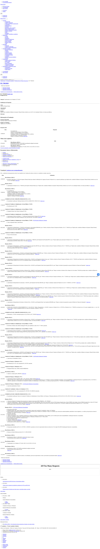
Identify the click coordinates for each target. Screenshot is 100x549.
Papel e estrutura (8, 41)
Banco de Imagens (8, 63)
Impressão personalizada (7, 89)
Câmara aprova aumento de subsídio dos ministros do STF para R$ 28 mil (16, 485)
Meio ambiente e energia (9, 28)
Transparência (7, 67)
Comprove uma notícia (9, 65)
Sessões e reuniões (8, 52)
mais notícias (2, 491)
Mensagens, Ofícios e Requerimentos (9, 163)
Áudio (6, 501)
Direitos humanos (8, 25)
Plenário (6, 50)
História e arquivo (8, 42)
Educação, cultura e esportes (10, 27)
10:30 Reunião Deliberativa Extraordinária (30, 383)
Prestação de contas (8, 68)
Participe (6, 58)
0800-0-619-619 (12, 530)
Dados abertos (7, 69)
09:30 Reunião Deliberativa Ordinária (40, 220)
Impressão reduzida (6, 87)
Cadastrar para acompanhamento (6, 91)
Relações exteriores (8, 30)
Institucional (5, 35)
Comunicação (5, 59)
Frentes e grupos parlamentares (10, 47)
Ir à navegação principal (7, 2)
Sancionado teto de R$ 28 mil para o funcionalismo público (13, 481)
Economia (7, 26)
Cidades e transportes (9, 22)
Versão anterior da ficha (18, 91)
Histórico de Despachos (7, 156)
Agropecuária (7, 21)
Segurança (7, 33)
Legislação (7, 55)
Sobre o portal (5, 544)
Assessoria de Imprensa (9, 64)
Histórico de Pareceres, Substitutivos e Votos (11, 159)
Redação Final (5, 161)
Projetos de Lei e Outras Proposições (21, 80)
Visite (6, 43)
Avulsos (4, 152)
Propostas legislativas (9, 49)
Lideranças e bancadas (9, 46)
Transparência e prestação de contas (9, 66)
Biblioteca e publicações (9, 39)
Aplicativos (5, 546)
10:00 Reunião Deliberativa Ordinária (40, 356)
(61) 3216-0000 (16, 531)
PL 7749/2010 (4, 83)
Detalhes (6, 502)
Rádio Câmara (7, 61)
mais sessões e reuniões (4, 519)
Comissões (7, 51)
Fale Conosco (5, 8)
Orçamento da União (9, 54)
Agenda (6, 36)
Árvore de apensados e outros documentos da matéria (10, 147)
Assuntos (4, 20)
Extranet (4, 547)
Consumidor (7, 24)
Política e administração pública (11, 29)
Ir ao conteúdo (5, 1)
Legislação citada (6, 158)
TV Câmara (7, 62)
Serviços (6, 37)
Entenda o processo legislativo (10, 57)
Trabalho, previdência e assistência (11, 34)
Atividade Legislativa (7, 48)
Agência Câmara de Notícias (10, 60)
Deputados (5, 44)
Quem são (7, 45)
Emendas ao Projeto (6, 154)
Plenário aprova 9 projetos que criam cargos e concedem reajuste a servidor (16, 489)
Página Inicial (2, 80)
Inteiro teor (10, 94)
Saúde (6, 32)
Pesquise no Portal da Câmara (5, 79)
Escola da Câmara (8, 40)
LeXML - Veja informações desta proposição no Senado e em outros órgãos (20, 524)
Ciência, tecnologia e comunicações (11, 23)
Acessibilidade (5, 7)
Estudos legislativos (8, 53)
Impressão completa (6, 88)
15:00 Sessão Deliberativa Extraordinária (20, 407)
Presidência (7, 38)
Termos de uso (5, 545)
